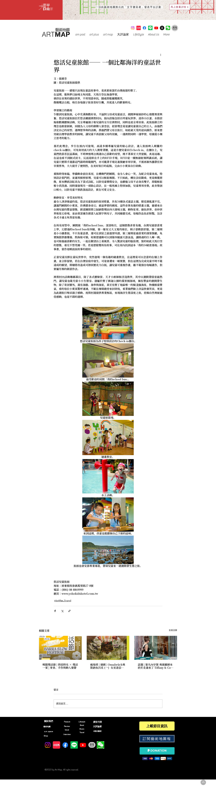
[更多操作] (160, 55)
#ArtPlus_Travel (62, 601)
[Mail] (174, 28)
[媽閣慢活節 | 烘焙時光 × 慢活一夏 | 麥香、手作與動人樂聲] (60, 648)
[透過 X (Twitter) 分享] (62, 611)
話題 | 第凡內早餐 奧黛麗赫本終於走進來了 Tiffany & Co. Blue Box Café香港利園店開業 (155, 666)
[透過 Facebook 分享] (55, 611)
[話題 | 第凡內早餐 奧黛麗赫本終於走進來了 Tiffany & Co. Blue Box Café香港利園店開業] (155, 648)
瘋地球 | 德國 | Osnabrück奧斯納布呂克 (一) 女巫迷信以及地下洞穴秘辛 (107, 666)
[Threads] (162, 28)
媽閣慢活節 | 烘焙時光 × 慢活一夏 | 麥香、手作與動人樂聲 (60, 666)
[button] (80, 34)
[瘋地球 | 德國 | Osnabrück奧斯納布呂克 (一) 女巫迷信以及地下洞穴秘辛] (108, 648)
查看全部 (173, 630)
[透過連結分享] (69, 611)
